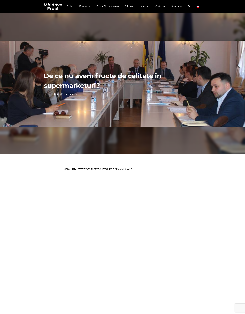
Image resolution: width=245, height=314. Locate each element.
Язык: (198, 7)
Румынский (123, 169)
